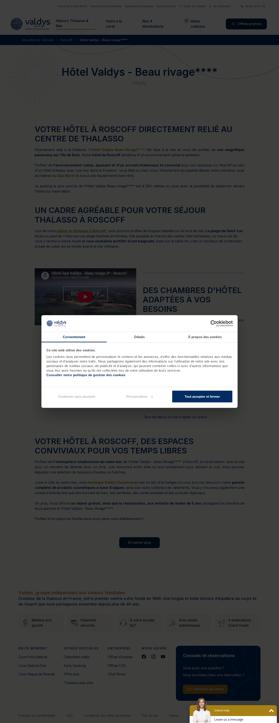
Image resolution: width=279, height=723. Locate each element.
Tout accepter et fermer (202, 396)
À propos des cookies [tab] (205, 337)
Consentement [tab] (74, 337)
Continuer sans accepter (76, 396)
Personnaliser (137, 396)
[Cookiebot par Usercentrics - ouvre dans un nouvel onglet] (214, 323)
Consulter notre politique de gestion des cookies (86, 375)
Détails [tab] (139, 337)
